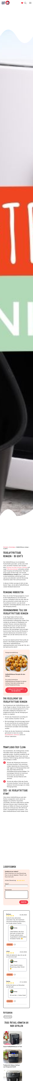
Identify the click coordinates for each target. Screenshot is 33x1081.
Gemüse (24, 567)
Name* (7, 884)
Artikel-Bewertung (10, 880)
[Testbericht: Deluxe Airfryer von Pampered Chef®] (12, 1063)
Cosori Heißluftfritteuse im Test (12, 1046)
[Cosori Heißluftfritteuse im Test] (12, 1044)
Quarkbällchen (9, 735)
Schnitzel (16, 735)
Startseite (5, 547)
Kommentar (8, 890)
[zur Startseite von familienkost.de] (6, 3)
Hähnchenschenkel (12, 569)
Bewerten (23, 902)
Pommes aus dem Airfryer (14, 567)
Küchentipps (12, 547)
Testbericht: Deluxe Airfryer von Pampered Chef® (11, 1066)
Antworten (9, 944)
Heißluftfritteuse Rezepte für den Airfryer (15, 690)
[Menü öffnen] (30, 2)
